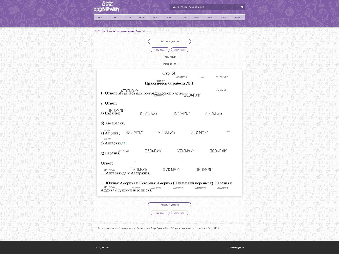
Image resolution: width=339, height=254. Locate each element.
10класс (224, 17)
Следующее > (180, 49)
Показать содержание (169, 41)
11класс (238, 17)
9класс (210, 17)
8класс (197, 17)
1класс (101, 17)
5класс (156, 17)
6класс (169, 17)
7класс (183, 17)
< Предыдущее (160, 49)
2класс (114, 17)
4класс (142, 17)
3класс (128, 17)
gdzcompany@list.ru (236, 247)
